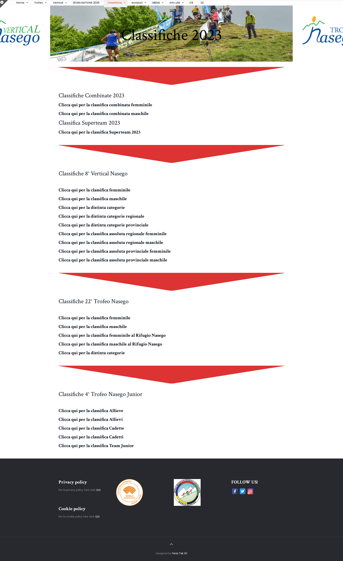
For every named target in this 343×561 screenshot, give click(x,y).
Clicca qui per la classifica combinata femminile (105, 105)
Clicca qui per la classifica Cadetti (91, 437)
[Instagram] (250, 491)
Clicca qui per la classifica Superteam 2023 (99, 132)
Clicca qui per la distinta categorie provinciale (103, 225)
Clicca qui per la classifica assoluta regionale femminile (113, 234)
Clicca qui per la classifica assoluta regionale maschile (111, 242)
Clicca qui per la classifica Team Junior (96, 446)
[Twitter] (243, 491)
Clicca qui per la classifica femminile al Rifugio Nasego (112, 335)
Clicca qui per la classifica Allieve (91, 411)
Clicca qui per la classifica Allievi (91, 419)
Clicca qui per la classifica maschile (93, 199)
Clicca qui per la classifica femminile (94, 190)
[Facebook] (235, 491)
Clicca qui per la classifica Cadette (91, 428)
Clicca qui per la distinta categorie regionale (101, 216)
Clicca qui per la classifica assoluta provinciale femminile (115, 251)
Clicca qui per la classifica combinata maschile (104, 114)
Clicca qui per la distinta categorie (92, 207)
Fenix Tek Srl (179, 553)
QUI (98, 490)
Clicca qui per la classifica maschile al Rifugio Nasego (110, 344)
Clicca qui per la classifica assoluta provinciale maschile (113, 260)
